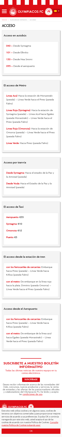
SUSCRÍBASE (31, 380)
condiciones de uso (32, 394)
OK (31, 431)
